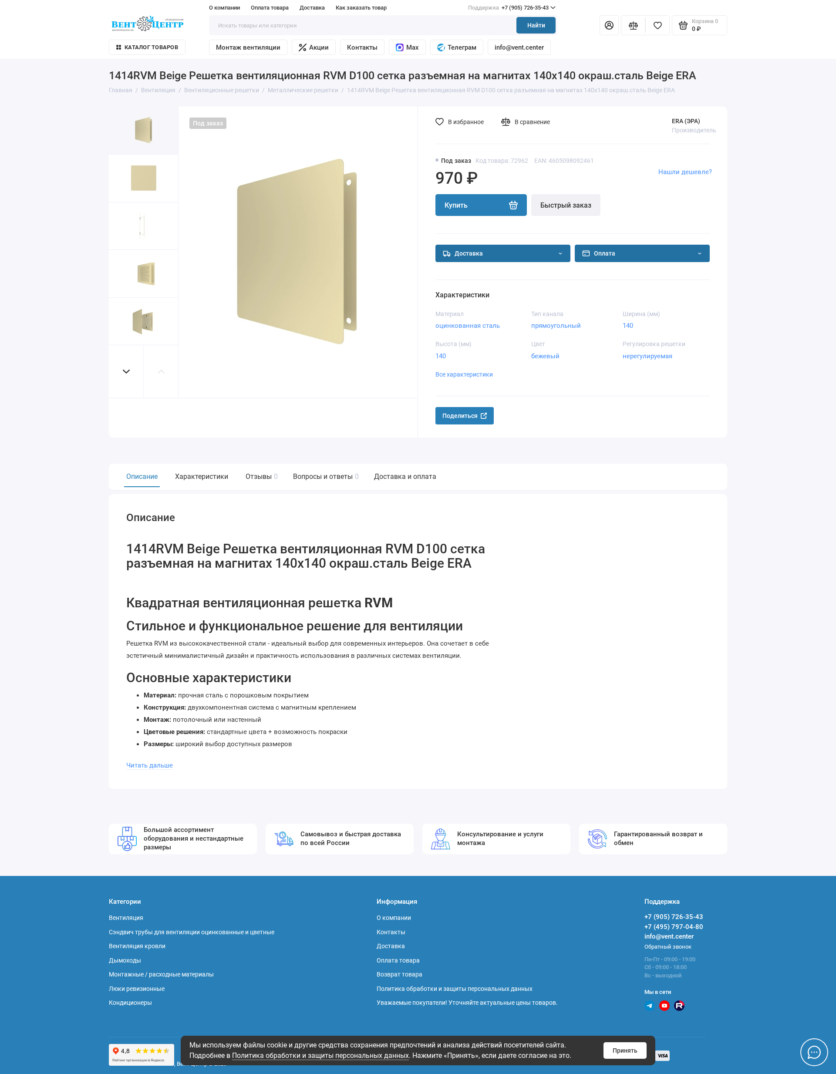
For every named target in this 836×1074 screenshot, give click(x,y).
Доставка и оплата (405, 476)
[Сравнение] (633, 25)
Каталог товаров (151, 47)
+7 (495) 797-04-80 (673, 927)
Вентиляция (126, 917)
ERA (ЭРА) (686, 121)
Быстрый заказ (565, 205)
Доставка (312, 7)
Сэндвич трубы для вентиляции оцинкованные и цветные (191, 932)
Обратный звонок (667, 946)
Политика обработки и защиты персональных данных (320, 1055)
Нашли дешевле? (685, 172)
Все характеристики (464, 374)
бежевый (545, 356)
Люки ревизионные (137, 988)
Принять (625, 1050)
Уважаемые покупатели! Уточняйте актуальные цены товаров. (467, 1002)
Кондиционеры (130, 1002)
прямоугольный (556, 326)
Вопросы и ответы (325, 476)
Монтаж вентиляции (248, 47)
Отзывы (261, 476)
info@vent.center (519, 47)
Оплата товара (270, 7)
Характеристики (201, 476)
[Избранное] (657, 25)
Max (412, 47)
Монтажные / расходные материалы (161, 974)
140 (628, 326)
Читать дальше (149, 765)
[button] (126, 371)
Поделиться (460, 415)
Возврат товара (399, 974)
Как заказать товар (361, 7)
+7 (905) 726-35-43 (508, 7)
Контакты (362, 47)
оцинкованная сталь (467, 326)
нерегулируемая (647, 356)
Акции (319, 47)
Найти (536, 25)
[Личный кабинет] (609, 25)
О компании (224, 7)
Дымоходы (125, 960)
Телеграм (462, 47)
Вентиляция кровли (137, 946)
